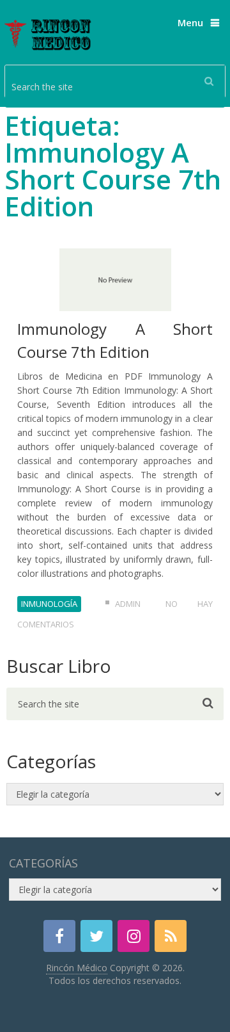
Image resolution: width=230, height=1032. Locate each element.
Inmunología (49, 603)
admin (128, 603)
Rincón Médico (76, 968)
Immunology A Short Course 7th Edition (115, 340)
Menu (190, 22)
